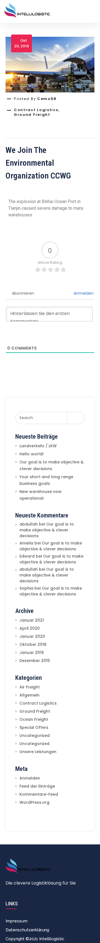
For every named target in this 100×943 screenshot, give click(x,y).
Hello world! (31, 454)
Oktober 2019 (32, 644)
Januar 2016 (31, 652)
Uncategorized (34, 743)
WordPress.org (34, 802)
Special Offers (33, 727)
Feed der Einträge (37, 786)
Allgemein (29, 695)
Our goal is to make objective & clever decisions (46, 530)
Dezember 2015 (34, 660)
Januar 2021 (31, 620)
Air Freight (29, 687)
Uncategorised (34, 735)
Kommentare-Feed (38, 794)
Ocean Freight (33, 719)
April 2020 (29, 628)
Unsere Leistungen (37, 751)
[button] (35, 939)
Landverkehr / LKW (38, 446)
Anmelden (83, 293)
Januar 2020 (32, 636)
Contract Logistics (36, 110)
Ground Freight (32, 115)
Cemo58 (47, 98)
